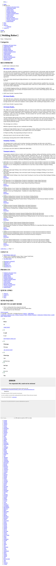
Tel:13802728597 (8, 259)
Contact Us (6, 28)
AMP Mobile (31, 313)
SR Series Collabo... (9, 68)
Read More (6, 167)
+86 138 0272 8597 (8, 350)
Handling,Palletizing (11, 12)
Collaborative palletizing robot (8, 314)
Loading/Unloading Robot (12, 13)
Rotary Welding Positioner (30, 314)
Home (5, 4)
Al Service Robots (10, 20)
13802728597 (7, 327)
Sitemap (25, 313)
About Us (6, 25)
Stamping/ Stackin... (10, 140)
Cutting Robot (9, 16)
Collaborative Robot (11, 8)
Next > (5, 248)
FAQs (5, 24)
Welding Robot (9, 9)
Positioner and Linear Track (12, 7)
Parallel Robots (9, 21)
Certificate (8, 26)
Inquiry (5, 166)
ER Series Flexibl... (9, 96)
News (5, 22)
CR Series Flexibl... (9, 107)
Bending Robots (10, 10)
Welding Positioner (19, 314)
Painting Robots (10, 14)
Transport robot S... (9, 151)
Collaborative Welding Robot (44, 314)
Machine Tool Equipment (12, 18)
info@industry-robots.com (10, 255)
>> (8, 248)
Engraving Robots (10, 17)
